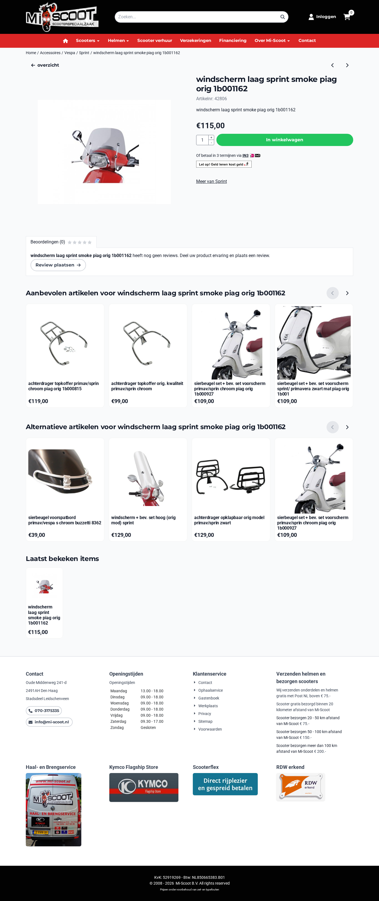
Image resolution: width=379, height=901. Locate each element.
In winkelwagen (284, 139)
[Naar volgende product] (347, 65)
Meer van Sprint (211, 181)
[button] (322, 17)
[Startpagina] (65, 41)
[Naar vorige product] (333, 65)
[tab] (61, 242)
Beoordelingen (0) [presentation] (48, 242)
